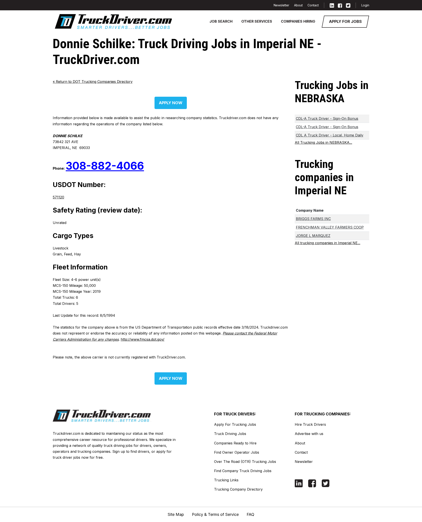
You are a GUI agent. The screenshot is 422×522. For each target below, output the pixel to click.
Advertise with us (309, 433)
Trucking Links (226, 480)
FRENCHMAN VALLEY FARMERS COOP (330, 227)
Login (365, 5)
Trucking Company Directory (238, 489)
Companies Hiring (298, 21)
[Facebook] (340, 5)
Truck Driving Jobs (230, 433)
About (298, 5)
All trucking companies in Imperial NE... (327, 243)
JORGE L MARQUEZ (313, 235)
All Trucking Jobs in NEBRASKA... (323, 142)
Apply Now (170, 102)
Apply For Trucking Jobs (235, 424)
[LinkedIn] (332, 5)
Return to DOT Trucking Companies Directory (93, 81)
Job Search (221, 21)
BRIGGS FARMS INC (313, 218)
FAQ (250, 514)
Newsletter (281, 5)
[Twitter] (348, 5)
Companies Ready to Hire (235, 443)
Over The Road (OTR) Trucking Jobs (245, 461)
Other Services (256, 21)
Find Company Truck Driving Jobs (242, 471)
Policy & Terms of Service (215, 514)
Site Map (176, 514)
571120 (58, 197)
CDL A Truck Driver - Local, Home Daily (329, 135)
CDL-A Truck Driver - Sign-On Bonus (327, 118)
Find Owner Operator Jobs (236, 452)
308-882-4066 (105, 165)
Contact (313, 5)
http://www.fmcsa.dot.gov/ (142, 339)
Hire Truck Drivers (310, 424)
